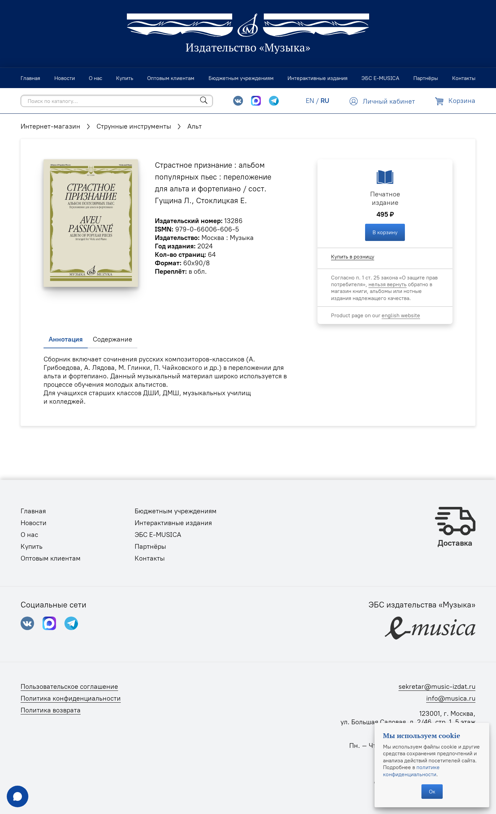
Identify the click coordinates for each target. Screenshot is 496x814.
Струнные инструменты (134, 126)
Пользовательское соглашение (69, 686)
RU (325, 101)
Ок (432, 791)
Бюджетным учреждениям (176, 511)
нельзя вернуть (387, 284)
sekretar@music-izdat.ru (436, 686)
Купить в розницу (352, 256)
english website (401, 315)
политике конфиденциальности (411, 770)
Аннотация (66, 339)
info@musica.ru (450, 698)
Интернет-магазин (50, 126)
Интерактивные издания (173, 523)
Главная (33, 511)
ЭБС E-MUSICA (158, 535)
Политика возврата (51, 710)
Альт (194, 126)
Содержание (112, 339)
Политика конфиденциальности (71, 698)
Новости (34, 523)
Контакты (150, 558)
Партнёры (150, 546)
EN (310, 101)
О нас (29, 535)
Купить (32, 546)
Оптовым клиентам (51, 558)
